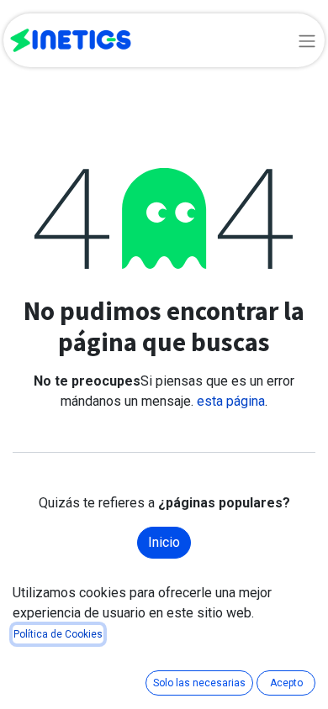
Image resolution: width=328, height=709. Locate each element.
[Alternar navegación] (307, 40)
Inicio (164, 542)
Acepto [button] (286, 683)
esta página (231, 401)
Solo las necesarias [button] (199, 683)
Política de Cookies (58, 634)
